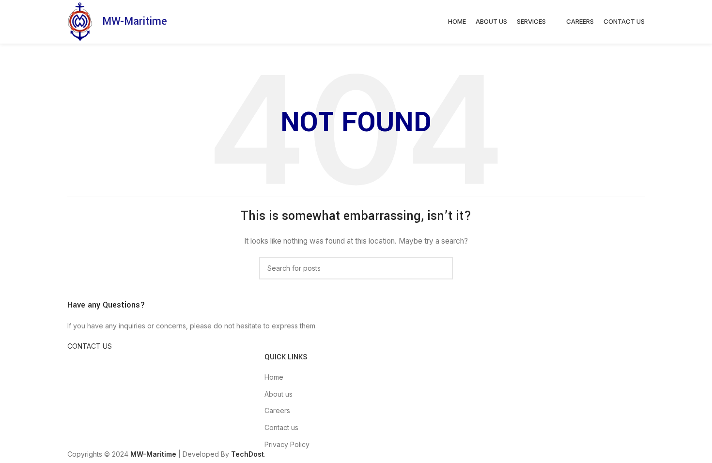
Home (273, 377)
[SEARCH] (442, 268)
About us (278, 394)
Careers (277, 410)
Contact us (281, 427)
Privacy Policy (287, 444)
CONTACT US (89, 346)
